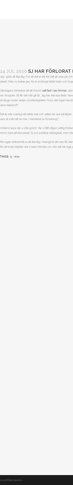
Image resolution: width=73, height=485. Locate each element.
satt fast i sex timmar (54, 90)
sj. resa (15, 156)
